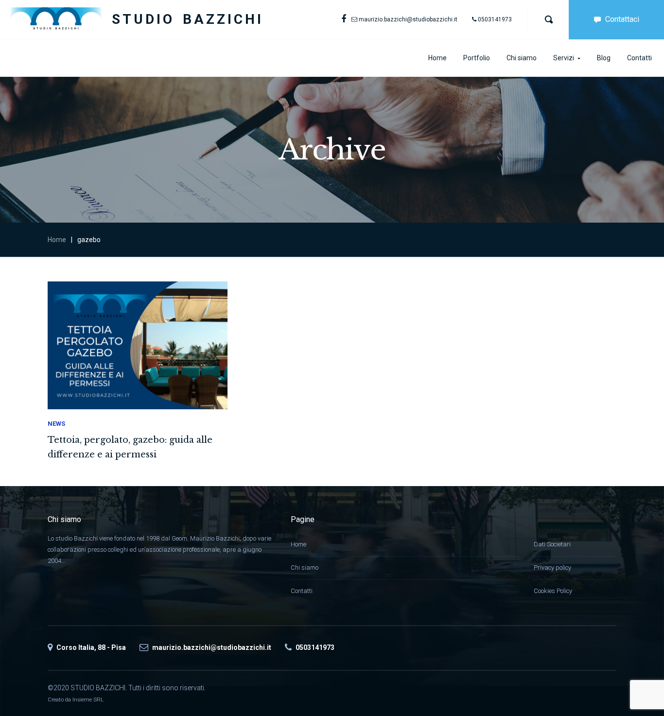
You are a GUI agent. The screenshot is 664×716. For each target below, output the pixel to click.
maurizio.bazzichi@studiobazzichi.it (408, 19)
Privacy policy (552, 567)
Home (57, 240)
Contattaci (622, 19)
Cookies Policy (553, 590)
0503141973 (495, 19)
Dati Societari (552, 544)
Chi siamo (304, 567)
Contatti (302, 590)
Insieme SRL (88, 699)
